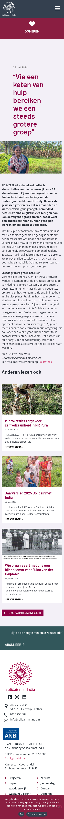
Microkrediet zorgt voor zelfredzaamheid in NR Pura (26, 423)
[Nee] (59, 806)
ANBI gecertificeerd (17, 758)
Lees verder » (14, 446)
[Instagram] (17, 697)
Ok (21, 814)
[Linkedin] (24, 697)
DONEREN (32, 31)
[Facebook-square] (9, 697)
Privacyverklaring (37, 814)
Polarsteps (45, 362)
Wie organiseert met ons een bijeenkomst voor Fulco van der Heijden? (29, 569)
